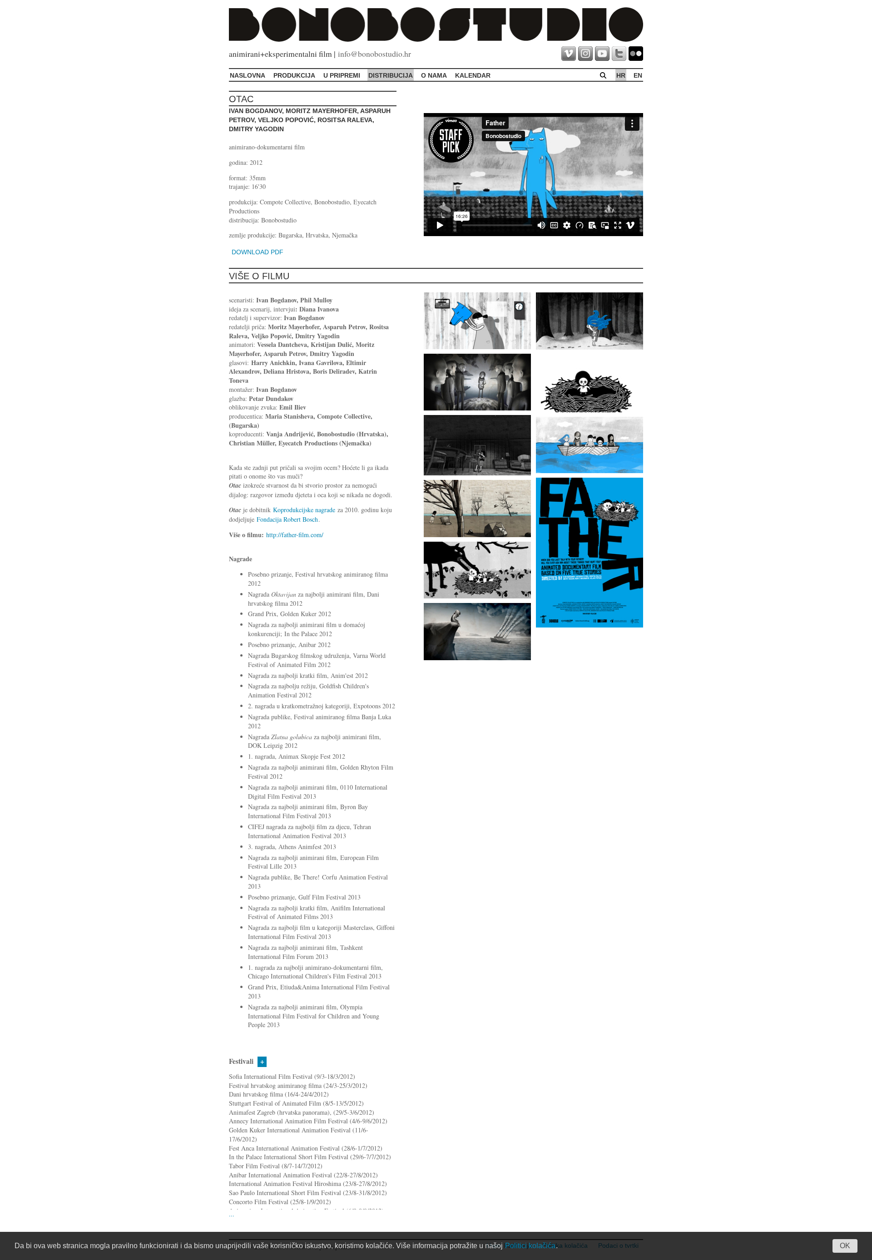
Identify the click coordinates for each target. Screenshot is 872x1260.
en (638, 75)
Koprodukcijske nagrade (304, 509)
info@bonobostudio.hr (374, 53)
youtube (602, 53)
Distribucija (390, 75)
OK (845, 1246)
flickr (636, 53)
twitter (619, 53)
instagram (585, 53)
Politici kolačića (530, 1246)
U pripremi (341, 75)
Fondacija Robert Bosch (287, 519)
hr (620, 75)
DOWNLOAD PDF (257, 252)
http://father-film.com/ (294, 534)
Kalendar (472, 75)
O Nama (434, 75)
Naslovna (247, 75)
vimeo (568, 53)
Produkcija (294, 75)
